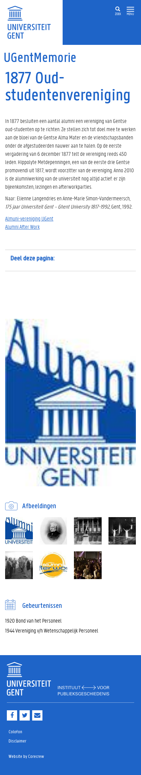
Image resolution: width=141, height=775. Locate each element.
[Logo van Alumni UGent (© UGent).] (19, 531)
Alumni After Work (22, 226)
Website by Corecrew (26, 756)
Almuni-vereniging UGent (29, 218)
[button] (130, 9)
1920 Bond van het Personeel (33, 620)
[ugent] (31, 21)
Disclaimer (17, 741)
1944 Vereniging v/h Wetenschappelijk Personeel (51, 630)
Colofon (15, 732)
